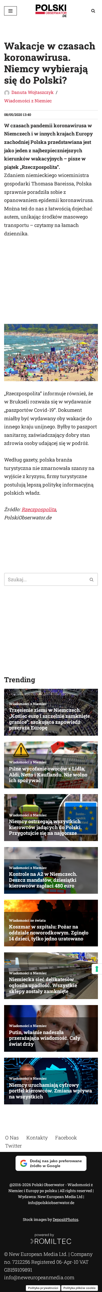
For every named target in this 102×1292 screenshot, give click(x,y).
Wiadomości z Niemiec (28, 100)
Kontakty (37, 1137)
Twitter (13, 1145)
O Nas (12, 1137)
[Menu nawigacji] (10, 10)
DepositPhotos (65, 1219)
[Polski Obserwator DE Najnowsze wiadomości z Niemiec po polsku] (51, 11)
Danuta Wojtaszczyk (32, 92)
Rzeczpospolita (38, 509)
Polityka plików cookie (79, 1288)
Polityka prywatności (43, 1288)
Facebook (66, 1137)
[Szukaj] (93, 11)
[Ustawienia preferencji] (97, 969)
